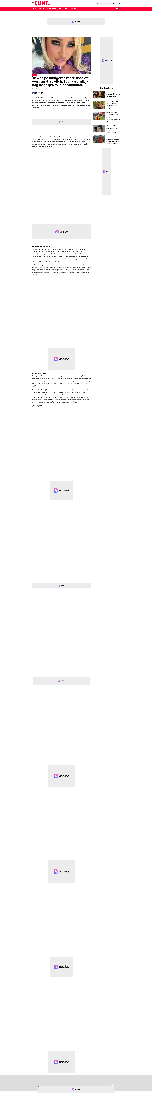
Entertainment (51, 8)
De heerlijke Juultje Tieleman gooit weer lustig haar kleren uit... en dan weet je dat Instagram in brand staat (112, 128)
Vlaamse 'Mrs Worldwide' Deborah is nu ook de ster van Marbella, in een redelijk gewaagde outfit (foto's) (113, 105)
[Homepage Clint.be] (62, 3)
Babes (61, 8)
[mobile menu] (33, 3)
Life (66, 8)
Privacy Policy (60, 1085)
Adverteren (51, 1085)
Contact (73, 8)
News (34, 8)
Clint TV (41, 8)
